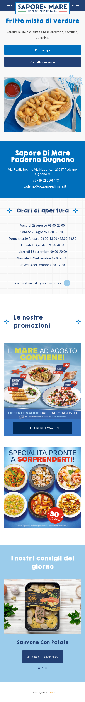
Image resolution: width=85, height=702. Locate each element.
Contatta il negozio (42, 62)
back (8, 5)
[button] (67, 283)
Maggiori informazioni (43, 657)
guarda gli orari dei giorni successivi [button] (38, 283)
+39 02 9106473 (47, 180)
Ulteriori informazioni (42, 428)
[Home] (42, 9)
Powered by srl (43, 692)
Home (76, 5)
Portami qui (42, 50)
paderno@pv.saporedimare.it (44, 186)
